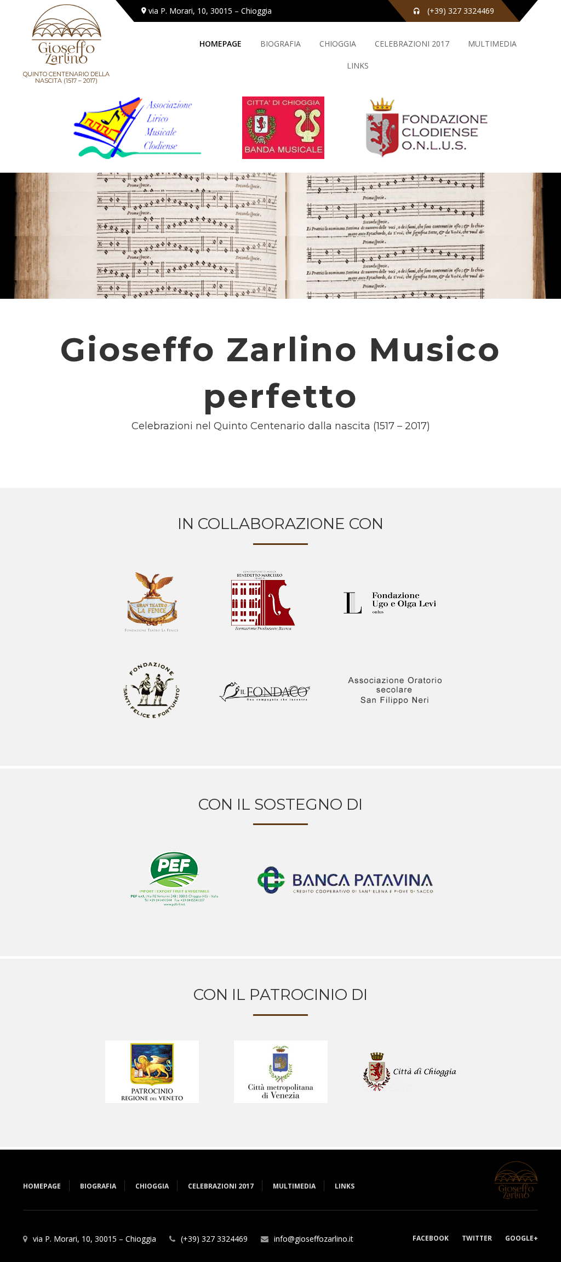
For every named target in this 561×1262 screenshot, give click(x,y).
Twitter (477, 1238)
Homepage (220, 43)
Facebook (431, 1238)
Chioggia (337, 43)
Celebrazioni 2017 (412, 43)
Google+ (521, 1238)
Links (358, 65)
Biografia (280, 43)
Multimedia (492, 43)
